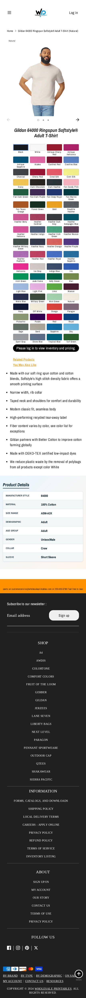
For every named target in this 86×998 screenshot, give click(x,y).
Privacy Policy (41, 832)
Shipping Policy (41, 808)
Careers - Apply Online (41, 824)
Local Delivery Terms (41, 816)
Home (10, 31)
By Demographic (49, 975)
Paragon (41, 739)
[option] (43, 80)
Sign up (64, 615)
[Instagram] (18, 948)
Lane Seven (41, 716)
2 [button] (43, 120)
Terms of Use (40, 913)
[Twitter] (36, 948)
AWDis (41, 660)
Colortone (41, 668)
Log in (73, 12)
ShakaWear (41, 771)
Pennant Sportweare (41, 747)
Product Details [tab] (16, 485)
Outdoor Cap (41, 755)
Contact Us (41, 905)
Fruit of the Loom (41, 684)
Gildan (41, 700)
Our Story (41, 897)
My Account (41, 889)
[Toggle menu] (9, 13)
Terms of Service (41, 848)
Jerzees (41, 708)
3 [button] (48, 120)
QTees (41, 763)
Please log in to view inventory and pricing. (46, 348)
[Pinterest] (27, 948)
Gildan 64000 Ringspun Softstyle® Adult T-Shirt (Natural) (48, 31)
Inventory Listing (41, 856)
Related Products (23, 359)
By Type (27, 975)
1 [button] (38, 120)
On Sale (71, 975)
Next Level (41, 731)
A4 (41, 652)
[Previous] (8, 119)
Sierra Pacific (41, 779)
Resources (54, 981)
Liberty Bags (41, 724)
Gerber (41, 692)
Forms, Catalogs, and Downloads (41, 800)
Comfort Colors (41, 676)
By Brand (10, 975)
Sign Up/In (41, 881)
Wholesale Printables (53, 988)
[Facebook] (9, 948)
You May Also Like (24, 365)
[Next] (77, 119)
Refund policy (41, 840)
